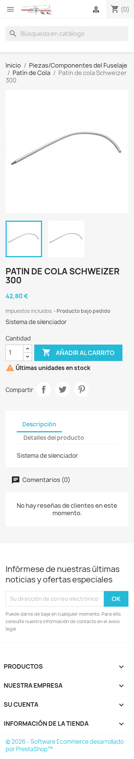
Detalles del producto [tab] (53, 438)
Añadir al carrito (78, 352)
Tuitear (62, 389)
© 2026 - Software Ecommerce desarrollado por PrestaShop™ (65, 745)
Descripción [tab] (39, 424)
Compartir (43, 389)
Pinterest (81, 389)
